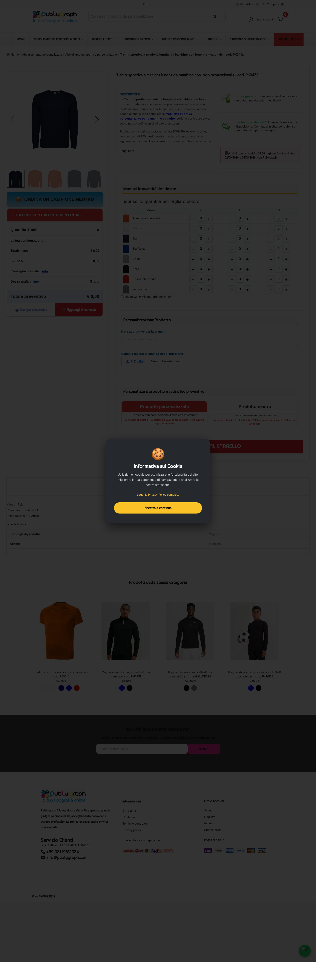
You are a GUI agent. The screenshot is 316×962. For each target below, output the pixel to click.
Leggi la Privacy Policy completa (158, 494)
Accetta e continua (158, 508)
